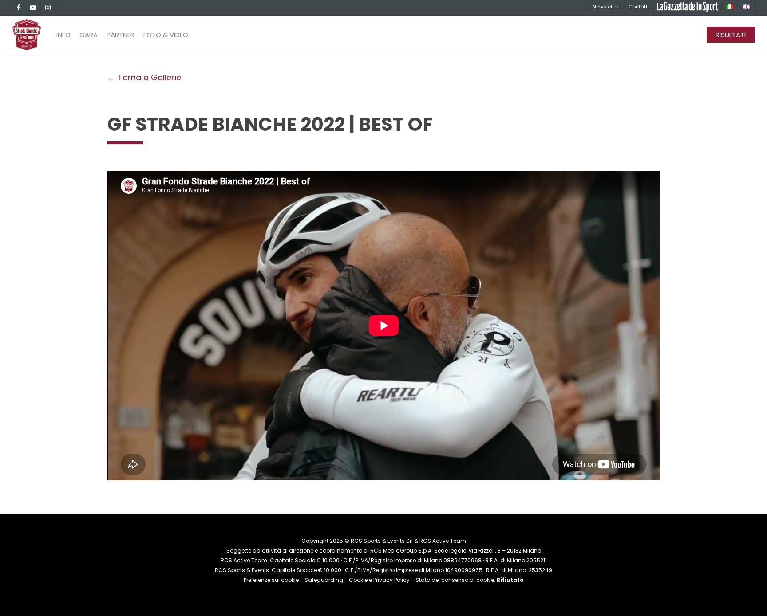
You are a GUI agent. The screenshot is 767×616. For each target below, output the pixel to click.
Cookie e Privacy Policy (379, 580)
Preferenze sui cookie (271, 580)
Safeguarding (323, 580)
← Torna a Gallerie (144, 77)
